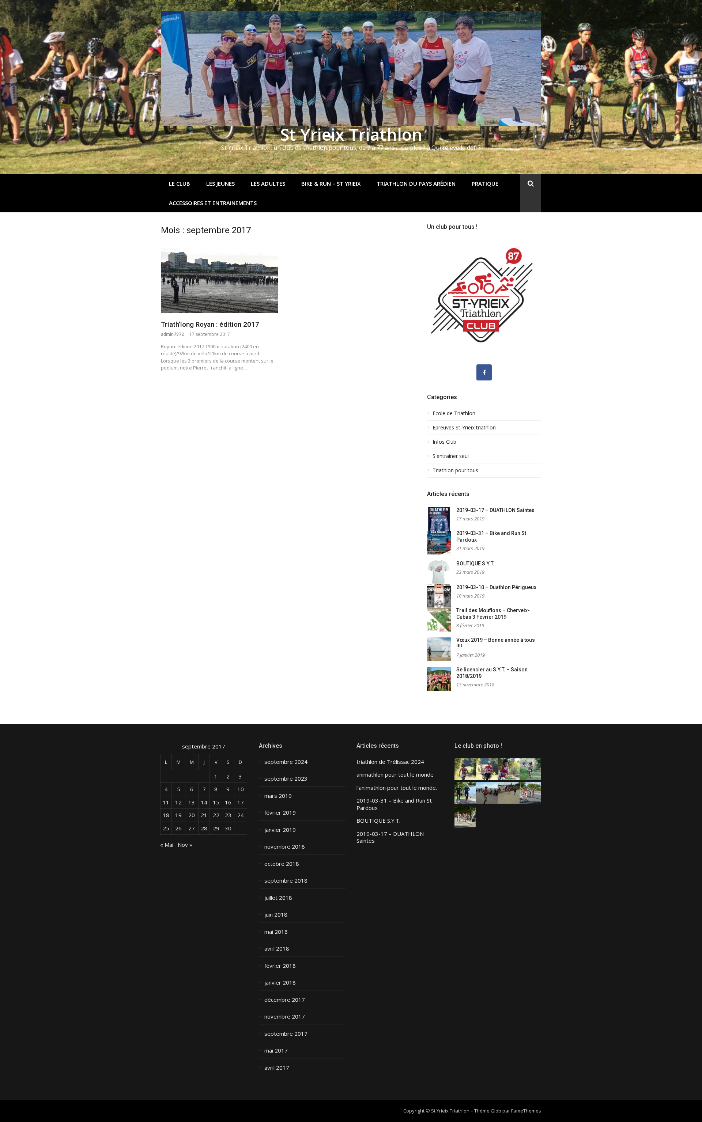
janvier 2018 (280, 982)
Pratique (485, 183)
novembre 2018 (284, 846)
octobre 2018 (281, 863)
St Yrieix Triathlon (351, 134)
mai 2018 (276, 931)
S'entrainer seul (451, 456)
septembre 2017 (285, 1033)
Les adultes (268, 183)
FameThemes (526, 1110)
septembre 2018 (285, 880)
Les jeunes (220, 183)
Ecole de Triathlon (454, 413)
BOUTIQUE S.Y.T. (475, 563)
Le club (179, 183)
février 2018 (280, 965)
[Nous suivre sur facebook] (484, 372)
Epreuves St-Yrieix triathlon (464, 427)
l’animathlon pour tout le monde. (396, 787)
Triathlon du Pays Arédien (416, 183)
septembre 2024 (285, 761)
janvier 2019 (280, 829)
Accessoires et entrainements (213, 202)
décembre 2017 (284, 999)
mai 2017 (276, 1050)
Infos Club (444, 442)
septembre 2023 (285, 778)
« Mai (166, 844)
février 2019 (280, 812)
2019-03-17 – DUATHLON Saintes (495, 510)
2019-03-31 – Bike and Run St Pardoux (394, 804)
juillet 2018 (278, 897)
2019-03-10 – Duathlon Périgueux (496, 587)
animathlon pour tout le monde (395, 774)
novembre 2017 (284, 1016)
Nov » (185, 844)
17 (240, 802)
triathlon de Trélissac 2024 (390, 761)
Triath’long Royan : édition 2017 (210, 324)
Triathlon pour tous (455, 470)
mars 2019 (278, 795)
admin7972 (172, 334)
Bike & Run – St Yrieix (331, 183)
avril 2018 (276, 948)
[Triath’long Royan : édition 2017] (219, 281)
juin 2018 (275, 914)
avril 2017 (276, 1067)
